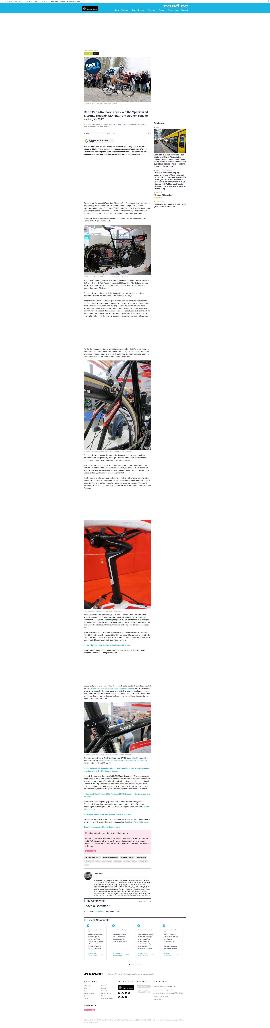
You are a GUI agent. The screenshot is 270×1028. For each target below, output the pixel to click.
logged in (99, 911)
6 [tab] (138, 964)
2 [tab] (131, 964)
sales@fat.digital (177, 993)
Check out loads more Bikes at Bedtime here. (102, 827)
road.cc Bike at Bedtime (103, 861)
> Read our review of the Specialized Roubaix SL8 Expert (108, 814)
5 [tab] (136, 964)
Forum (103, 986)
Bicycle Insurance (107, 998)
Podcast (104, 991)
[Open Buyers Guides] (145, 10)
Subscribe (91, 851)
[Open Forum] (166, 10)
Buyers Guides (89, 993)
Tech (96, 53)
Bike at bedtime (141, 857)
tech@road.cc (169, 990)
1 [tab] (129, 964)
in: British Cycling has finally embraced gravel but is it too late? (169, 955)
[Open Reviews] (129, 10)
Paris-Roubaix (89, 861)
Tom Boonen (143, 861)
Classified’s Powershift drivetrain (137, 822)
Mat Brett (99, 873)
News (86, 988)
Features (87, 996)
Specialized (117, 861)
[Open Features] (156, 10)
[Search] (2, 1)
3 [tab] (133, 964)
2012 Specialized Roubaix (92, 857)
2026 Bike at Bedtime (127, 857)
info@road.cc (171, 986)
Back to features (91, 50)
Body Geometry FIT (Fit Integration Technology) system (113, 688)
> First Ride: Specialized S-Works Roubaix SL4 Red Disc (107, 645)
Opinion (104, 988)
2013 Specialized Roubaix (110, 857)
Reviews (87, 991)
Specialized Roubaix (130, 861)
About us (87, 986)
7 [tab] (140, 964)
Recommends (106, 993)
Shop (103, 996)
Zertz (86, 865)
